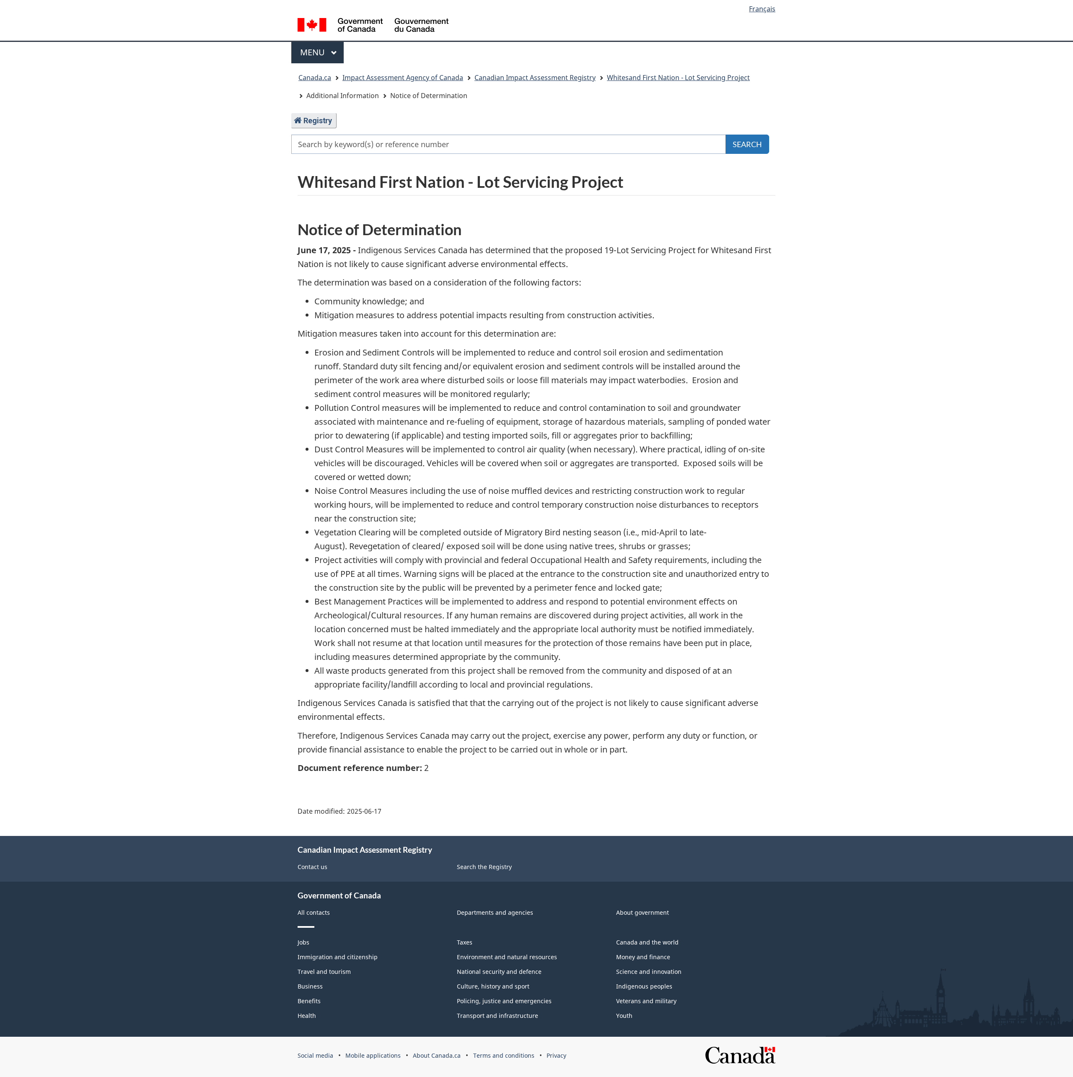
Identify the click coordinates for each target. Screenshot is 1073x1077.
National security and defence (499, 972)
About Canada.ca (437, 1055)
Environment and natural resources (507, 957)
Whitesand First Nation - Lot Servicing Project (678, 77)
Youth (624, 1016)
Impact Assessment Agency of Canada (402, 77)
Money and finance (643, 957)
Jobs (303, 942)
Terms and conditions (503, 1055)
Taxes (464, 942)
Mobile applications (373, 1055)
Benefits (309, 1001)
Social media (315, 1055)
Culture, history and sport (493, 986)
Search (747, 144)
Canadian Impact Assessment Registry (535, 77)
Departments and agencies (495, 912)
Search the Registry (484, 867)
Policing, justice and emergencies (504, 1001)
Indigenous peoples (644, 986)
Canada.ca (314, 77)
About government (642, 912)
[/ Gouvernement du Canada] (373, 26)
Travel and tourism (324, 972)
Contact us (312, 867)
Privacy (556, 1055)
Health (307, 1016)
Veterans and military (646, 1001)
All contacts (314, 912)
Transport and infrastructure (497, 1016)
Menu (313, 52)
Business (310, 986)
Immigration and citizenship (338, 957)
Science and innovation (649, 972)
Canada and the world (647, 942)
